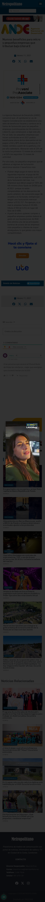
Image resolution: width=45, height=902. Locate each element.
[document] (22, 451)
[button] (35, 425)
